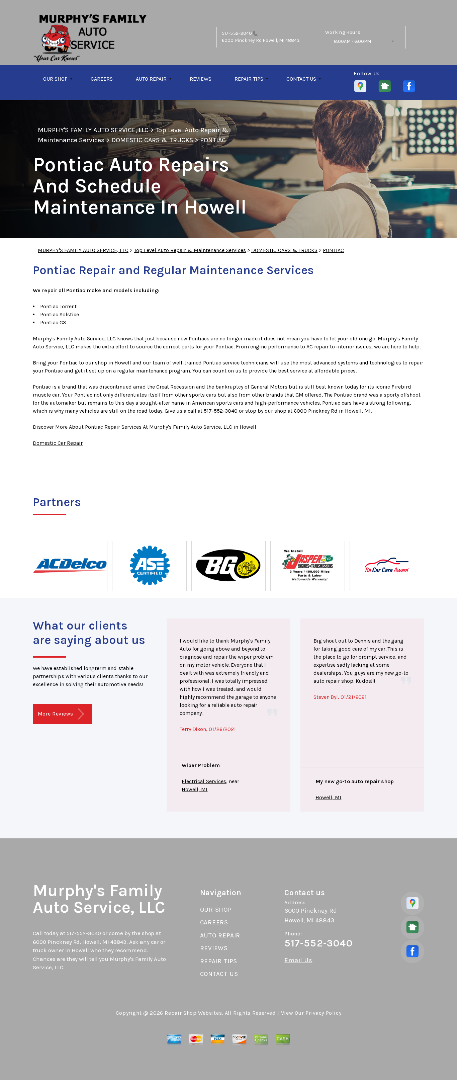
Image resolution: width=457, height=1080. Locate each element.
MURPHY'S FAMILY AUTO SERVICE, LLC (93, 130)
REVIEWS (200, 79)
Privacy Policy (323, 1013)
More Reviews (56, 714)
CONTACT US (301, 79)
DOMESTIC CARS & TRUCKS (152, 140)
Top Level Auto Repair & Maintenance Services (190, 250)
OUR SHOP (55, 79)
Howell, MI (194, 789)
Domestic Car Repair (58, 443)
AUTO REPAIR (151, 79)
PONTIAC (213, 140)
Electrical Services (204, 781)
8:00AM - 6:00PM (352, 41)
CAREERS (102, 79)
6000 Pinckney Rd (242, 40)
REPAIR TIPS (249, 79)
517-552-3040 (237, 33)
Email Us (298, 960)
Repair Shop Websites (193, 1013)
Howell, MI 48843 (281, 40)
